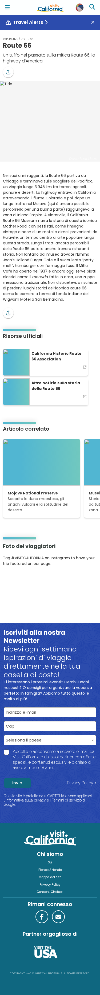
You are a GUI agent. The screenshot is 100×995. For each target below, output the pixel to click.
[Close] (94, 22)
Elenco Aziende (50, 870)
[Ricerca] (92, 7)
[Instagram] (11, 580)
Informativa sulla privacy (26, 800)
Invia (17, 783)
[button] (8, 72)
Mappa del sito (50, 877)
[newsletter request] (58, 916)
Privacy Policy (80, 782)
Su (50, 862)
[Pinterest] (17, 580)
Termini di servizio (67, 800)
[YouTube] (25, 580)
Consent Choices (50, 892)
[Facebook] (41, 916)
